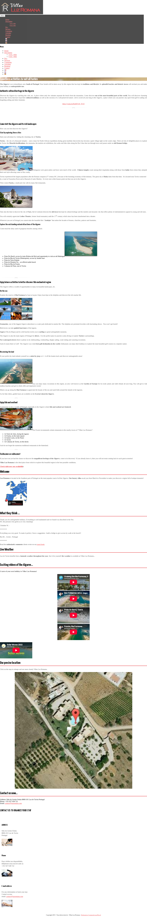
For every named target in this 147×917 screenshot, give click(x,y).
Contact (7, 68)
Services (7, 60)
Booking (7, 66)
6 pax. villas (13, 25)
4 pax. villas (13, 55)
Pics (5, 58)
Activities (7, 64)
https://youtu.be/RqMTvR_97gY (73, 104)
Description (8, 53)
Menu (2, 16)
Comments (8, 62)
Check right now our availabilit (11, 466)
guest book (40, 544)
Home (6, 51)
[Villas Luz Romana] (21, 14)
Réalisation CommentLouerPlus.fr (91, 915)
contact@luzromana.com (13, 803)
